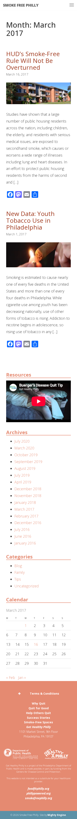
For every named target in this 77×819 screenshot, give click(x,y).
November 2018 (27, 495)
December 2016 (27, 522)
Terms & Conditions (44, 693)
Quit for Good (39, 708)
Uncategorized (26, 585)
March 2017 (24, 509)
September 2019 (28, 461)
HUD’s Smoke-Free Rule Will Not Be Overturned (33, 60)
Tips (17, 579)
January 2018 (25, 502)
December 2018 (27, 488)
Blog (18, 565)
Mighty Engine (56, 815)
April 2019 (22, 482)
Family (19, 572)
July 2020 (22, 441)
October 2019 (26, 454)
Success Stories (38, 718)
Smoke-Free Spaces (38, 722)
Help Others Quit (38, 713)
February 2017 (26, 516)
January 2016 (25, 543)
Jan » (22, 677)
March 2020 (24, 447)
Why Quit (38, 703)
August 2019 (24, 468)
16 (36, 644)
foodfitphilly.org (38, 789)
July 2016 (22, 529)
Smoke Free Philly (21, 5)
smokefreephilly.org (38, 798)
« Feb (10, 677)
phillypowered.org (38, 793)
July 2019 (22, 475)
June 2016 (22, 536)
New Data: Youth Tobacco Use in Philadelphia (30, 220)
